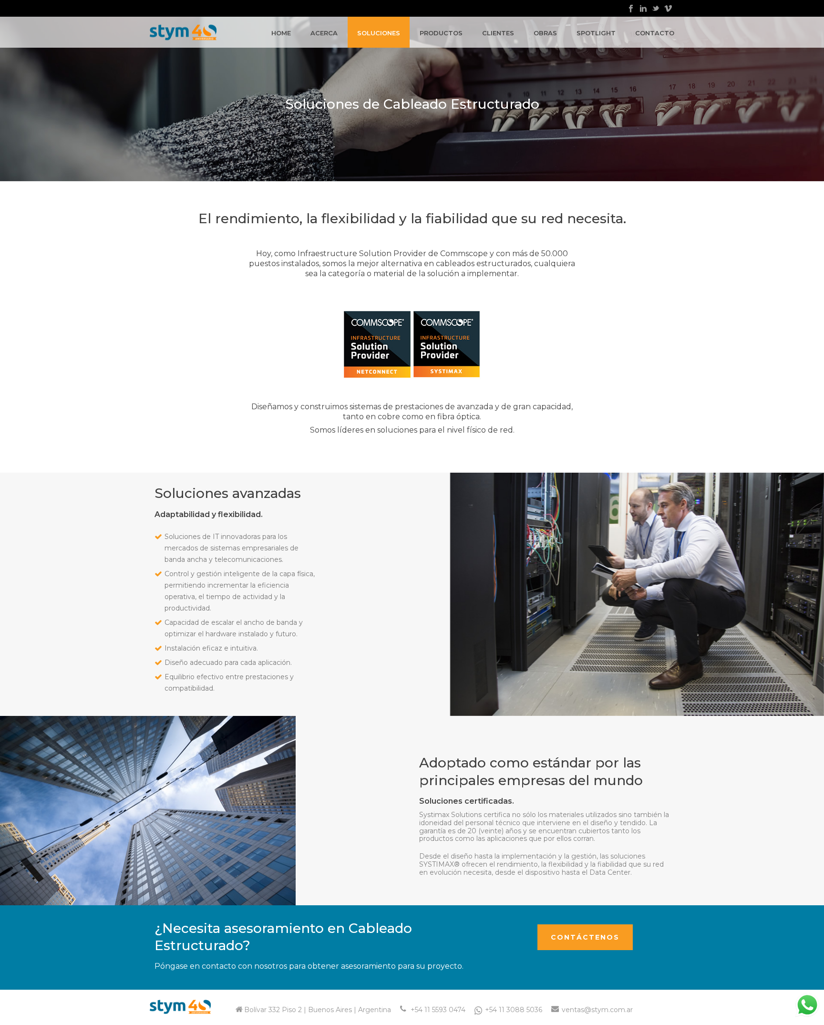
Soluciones (378, 33)
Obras (545, 33)
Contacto (654, 33)
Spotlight (596, 33)
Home (281, 33)
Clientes (498, 33)
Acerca (324, 33)
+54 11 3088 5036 (513, 1009)
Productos (441, 33)
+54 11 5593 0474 (438, 1009)
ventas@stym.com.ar (597, 1009)
